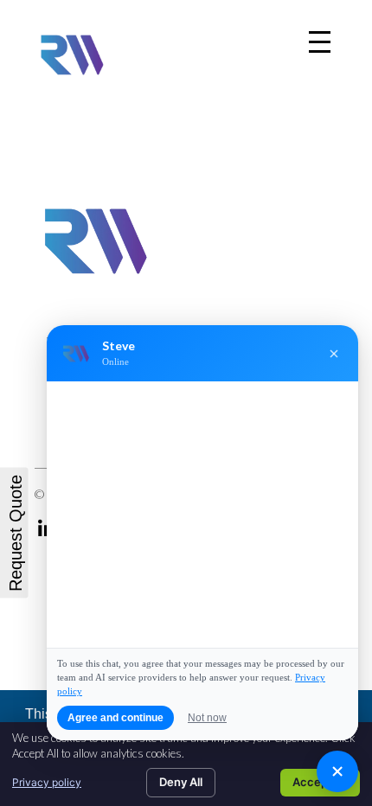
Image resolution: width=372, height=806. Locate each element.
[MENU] (319, 42)
